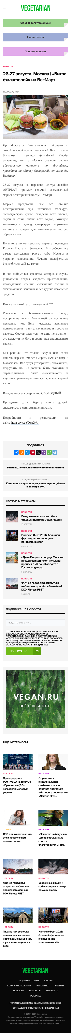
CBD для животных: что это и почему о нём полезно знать (17, 838)
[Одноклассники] (21, 452)
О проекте (52, 990)
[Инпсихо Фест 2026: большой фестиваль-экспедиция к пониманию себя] (12, 535)
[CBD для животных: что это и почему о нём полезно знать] (18, 818)
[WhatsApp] (49, 452)
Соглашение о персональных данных (35, 1008)
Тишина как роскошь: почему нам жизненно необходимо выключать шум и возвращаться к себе (17, 939)
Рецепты (59, 985)
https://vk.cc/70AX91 (24, 422)
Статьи (7, 830)
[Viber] (43, 452)
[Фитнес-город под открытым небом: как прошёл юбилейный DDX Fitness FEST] (12, 583)
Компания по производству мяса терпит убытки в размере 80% (35, 485)
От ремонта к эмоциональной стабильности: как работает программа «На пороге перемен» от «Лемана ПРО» (53, 787)
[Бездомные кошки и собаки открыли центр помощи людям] (12, 516)
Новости (8, 67)
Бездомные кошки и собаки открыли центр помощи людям (41, 518)
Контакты (35, 990)
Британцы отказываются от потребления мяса (35, 467)
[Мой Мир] (27, 452)
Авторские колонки (19, 985)
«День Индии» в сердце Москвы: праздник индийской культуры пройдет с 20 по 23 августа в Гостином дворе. (42, 562)
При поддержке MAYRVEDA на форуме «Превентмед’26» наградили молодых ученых (17, 785)
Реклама (35, 996)
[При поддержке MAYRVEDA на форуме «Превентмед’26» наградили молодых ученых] (18, 762)
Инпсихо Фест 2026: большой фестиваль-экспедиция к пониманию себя (40, 538)
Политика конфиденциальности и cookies (36, 1003)
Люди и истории (29, 980)
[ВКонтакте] (16, 452)
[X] (38, 452)
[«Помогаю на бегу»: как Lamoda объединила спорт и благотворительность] (53, 818)
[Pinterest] (32, 452)
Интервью (44, 774)
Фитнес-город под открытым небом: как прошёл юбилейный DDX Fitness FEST (41, 586)
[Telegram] (54, 452)
